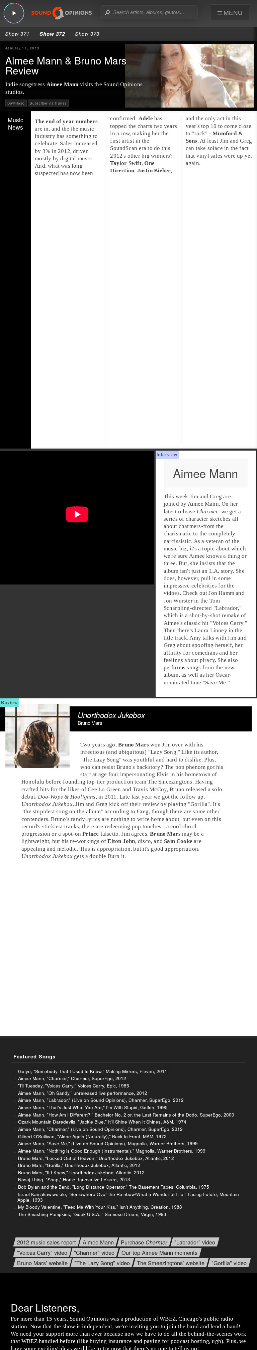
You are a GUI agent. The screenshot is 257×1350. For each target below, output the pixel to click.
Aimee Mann (98, 1242)
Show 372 (52, 33)
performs (175, 667)
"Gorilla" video (229, 1263)
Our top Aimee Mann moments (159, 1252)
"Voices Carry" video (42, 1252)
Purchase (144, 1242)
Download (16, 103)
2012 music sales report (46, 1242)
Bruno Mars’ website (42, 1263)
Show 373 (87, 33)
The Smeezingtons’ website (170, 1263)
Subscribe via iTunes (48, 103)
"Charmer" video (94, 1252)
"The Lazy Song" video (102, 1263)
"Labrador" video (194, 1242)
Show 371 (17, 33)
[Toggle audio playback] (13, 13)
